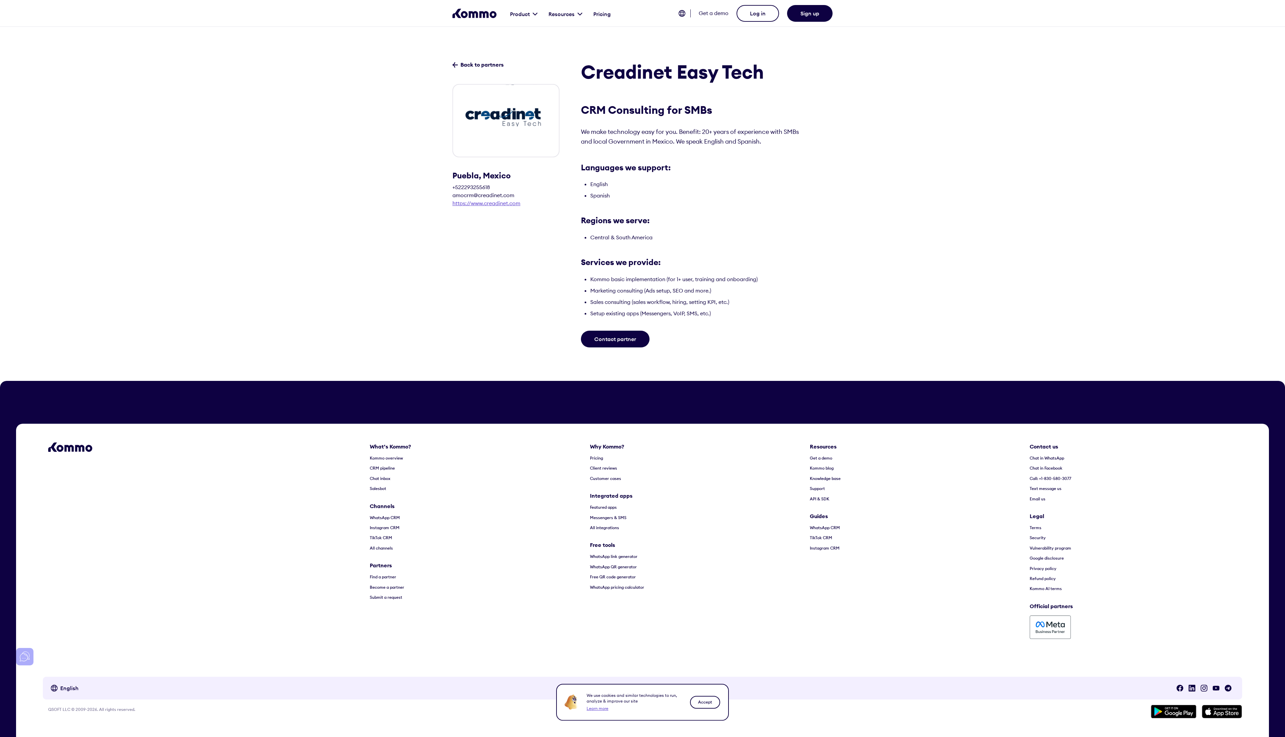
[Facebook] (1180, 688)
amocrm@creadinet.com (483, 195)
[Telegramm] (1228, 688)
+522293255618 (471, 187)
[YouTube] (1216, 688)
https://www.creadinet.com (486, 203)
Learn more (597, 708)
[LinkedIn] (1192, 688)
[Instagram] (1204, 688)
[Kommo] (474, 13)
